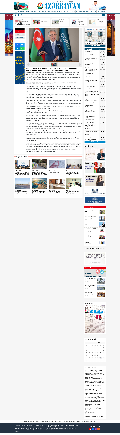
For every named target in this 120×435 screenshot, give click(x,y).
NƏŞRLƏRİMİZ (85, 421)
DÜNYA (69, 11)
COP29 (103, 11)
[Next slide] (80, 64)
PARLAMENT (41, 11)
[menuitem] (54, 64)
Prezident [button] (21, 11)
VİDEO (98, 11)
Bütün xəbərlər (102, 49)
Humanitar (51, 421)
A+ (20, 41)
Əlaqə (98, 426)
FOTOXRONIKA (86, 11)
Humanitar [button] (62, 11)
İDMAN (73, 11)
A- (16, 41)
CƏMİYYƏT (79, 11)
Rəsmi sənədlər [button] (31, 11)
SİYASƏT (47, 11)
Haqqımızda (92, 426)
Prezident (26, 421)
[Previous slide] (28, 64)
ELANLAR (93, 11)
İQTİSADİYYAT (54, 11)
